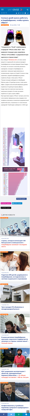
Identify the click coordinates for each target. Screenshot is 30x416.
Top (28, 411)
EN (4, 13)
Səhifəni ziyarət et (21, 199)
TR (6, 13)
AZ (2, 13)
